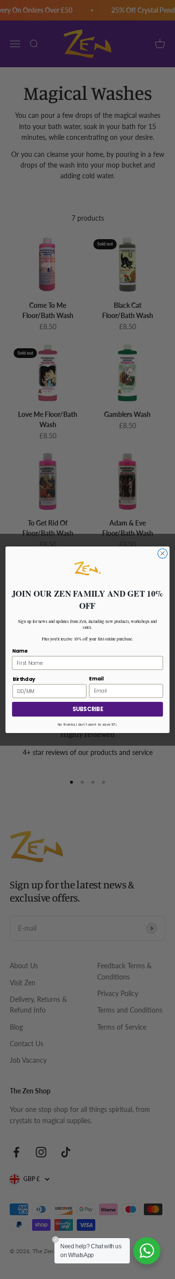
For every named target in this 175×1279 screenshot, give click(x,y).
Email (96, 678)
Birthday (24, 678)
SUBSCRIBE (87, 709)
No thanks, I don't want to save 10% (87, 724)
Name (20, 650)
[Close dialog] (163, 553)
